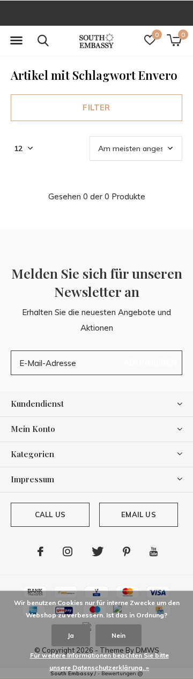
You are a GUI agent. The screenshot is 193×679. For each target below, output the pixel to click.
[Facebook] (40, 551)
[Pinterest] (126, 551)
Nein (118, 635)
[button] (16, 40)
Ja (71, 635)
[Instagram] (67, 551)
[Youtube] (154, 551)
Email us (138, 514)
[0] (174, 40)
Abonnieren (150, 362)
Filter (96, 107)
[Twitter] (97, 551)
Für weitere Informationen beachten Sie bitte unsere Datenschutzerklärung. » (99, 661)
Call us (50, 514)
